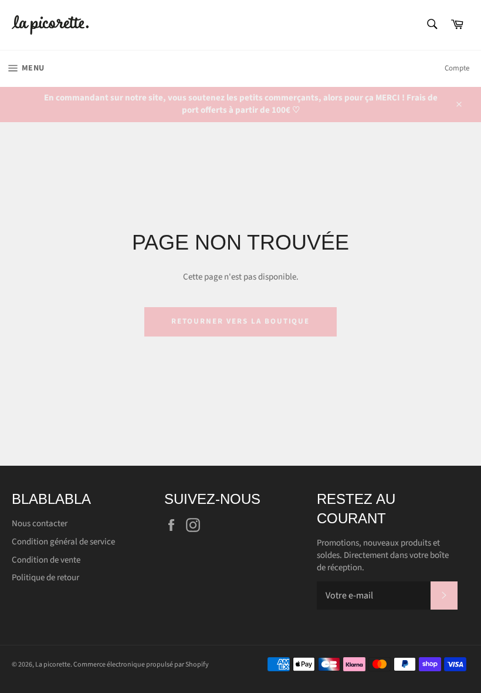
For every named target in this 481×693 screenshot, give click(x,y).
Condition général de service (63, 542)
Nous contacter (39, 523)
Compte (457, 68)
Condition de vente (46, 560)
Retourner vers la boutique (240, 321)
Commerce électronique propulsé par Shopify (141, 665)
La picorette (52, 665)
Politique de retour (45, 577)
